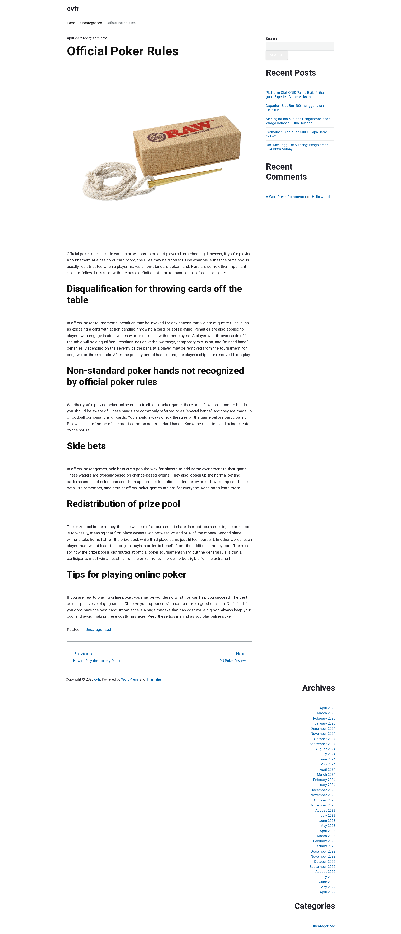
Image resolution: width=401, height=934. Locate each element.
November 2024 (323, 733)
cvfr (97, 679)
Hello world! (321, 197)
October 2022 (324, 861)
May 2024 (327, 764)
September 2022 (322, 866)
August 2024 (325, 749)
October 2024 (324, 739)
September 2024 (322, 744)
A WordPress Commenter (286, 197)
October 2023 (324, 800)
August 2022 (325, 871)
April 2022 (327, 892)
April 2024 (327, 769)
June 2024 (327, 759)
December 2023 (323, 790)
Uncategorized (98, 629)
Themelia (153, 679)
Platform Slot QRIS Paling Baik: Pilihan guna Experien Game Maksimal (296, 94)
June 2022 (327, 882)
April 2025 (327, 708)
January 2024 (324, 785)
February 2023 (324, 841)
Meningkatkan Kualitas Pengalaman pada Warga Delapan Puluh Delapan (298, 121)
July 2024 (327, 754)
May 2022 (327, 887)
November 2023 (323, 795)
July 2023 (327, 815)
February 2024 (324, 780)
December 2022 (323, 851)
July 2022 (327, 877)
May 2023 (327, 826)
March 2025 (326, 713)
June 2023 (327, 821)
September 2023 (322, 805)
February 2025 (324, 718)
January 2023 (324, 846)
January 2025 (324, 723)
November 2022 (323, 856)
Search (271, 39)
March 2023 (326, 836)
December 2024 (323, 728)
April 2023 (327, 831)
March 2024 (326, 774)
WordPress (130, 679)
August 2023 (325, 810)
